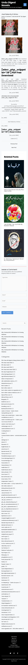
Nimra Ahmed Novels (6, 541)
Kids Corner (4, 513)
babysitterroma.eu (6, 383)
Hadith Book (4, 467)
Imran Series (4, 479)
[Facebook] (17, 653)
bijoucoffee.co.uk (5, 395)
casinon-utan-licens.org (7, 424)
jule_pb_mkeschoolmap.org (8, 502)
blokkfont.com (5, 402)
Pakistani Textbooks (6, 550)
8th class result (5, 365)
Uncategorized (5, 610)
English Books (4, 447)
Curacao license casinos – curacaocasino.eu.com (14, 435)
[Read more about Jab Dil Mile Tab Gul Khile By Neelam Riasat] (14, 208)
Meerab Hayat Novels (6, 522)
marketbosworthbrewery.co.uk (9, 520)
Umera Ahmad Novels (6, 608)
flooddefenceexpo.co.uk (7, 456)
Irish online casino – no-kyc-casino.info (11, 483)
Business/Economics (6, 408)
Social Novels (4, 587)
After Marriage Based (6, 374)
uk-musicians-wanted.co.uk (8, 605)
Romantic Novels (5, 575)
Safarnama (4, 580)
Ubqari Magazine (5, 603)
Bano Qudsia (4, 385)
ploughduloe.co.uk (6, 557)
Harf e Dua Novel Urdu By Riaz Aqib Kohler (14, 190)
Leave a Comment (6, 16)
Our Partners (4, 548)
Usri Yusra (3, 621)
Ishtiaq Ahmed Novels (6, 488)
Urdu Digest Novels (8, 4)
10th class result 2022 (6, 362)
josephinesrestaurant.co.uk (8, 495)
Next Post (14, 147)
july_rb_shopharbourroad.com (9, 509)
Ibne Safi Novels (5, 476)
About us (14, 638)
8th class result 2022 (6, 367)
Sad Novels (4, 578)
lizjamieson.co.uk (5, 516)
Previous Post (14, 144)
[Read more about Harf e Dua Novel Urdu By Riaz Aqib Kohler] (14, 174)
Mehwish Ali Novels (6, 525)
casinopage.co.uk (5, 426)
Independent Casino (6, 481)
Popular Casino (5, 564)
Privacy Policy (14, 645)
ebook (3, 442)
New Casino (4, 539)
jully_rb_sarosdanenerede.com (9, 504)
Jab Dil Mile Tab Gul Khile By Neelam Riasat (13, 225)
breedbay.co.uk (5, 406)
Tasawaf (3, 598)
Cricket (3, 433)
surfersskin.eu (4, 594)
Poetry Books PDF (5, 559)
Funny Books (4, 463)
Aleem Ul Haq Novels (6, 378)
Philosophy (4, 555)
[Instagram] (14, 653)
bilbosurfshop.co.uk (6, 397)
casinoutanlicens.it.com (7, 428)
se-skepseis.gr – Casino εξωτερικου (10, 582)
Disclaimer (14, 642)
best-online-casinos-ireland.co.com (10, 392)
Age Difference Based (7, 376)
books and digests (13, 84)
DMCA (14, 643)
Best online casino (6, 388)
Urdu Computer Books (7, 615)
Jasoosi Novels (5, 493)
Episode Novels (5, 451)
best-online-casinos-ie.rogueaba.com (11, 390)
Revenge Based (5, 571)
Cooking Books (5, 431)
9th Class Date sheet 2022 (8, 369)
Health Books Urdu (6, 470)
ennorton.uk (4, 449)
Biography (4, 399)
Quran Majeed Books (6, 568)
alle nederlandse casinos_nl (8, 381)
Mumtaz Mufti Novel (6, 532)
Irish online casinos (6, 486)
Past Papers (4, 552)
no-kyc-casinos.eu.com (7, 543)
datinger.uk (4, 440)
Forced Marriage (5, 460)
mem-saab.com (5, 527)
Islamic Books (4, 490)
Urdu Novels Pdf (16, 16)
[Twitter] (10, 653)
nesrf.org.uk (4, 536)
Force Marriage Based (7, 458)
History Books (4, 472)
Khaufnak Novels (5, 511)
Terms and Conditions (14, 647)
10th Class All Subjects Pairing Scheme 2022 (12, 360)
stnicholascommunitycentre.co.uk (9, 591)
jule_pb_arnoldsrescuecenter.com (10, 497)
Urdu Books (4, 612)
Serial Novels (4, 585)
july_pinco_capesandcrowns (8, 506)
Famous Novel (5, 453)
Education (3, 444)
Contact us (14, 640)
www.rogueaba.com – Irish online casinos (11, 628)
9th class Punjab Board (7, 372)
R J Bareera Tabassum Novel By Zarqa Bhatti (14, 259)
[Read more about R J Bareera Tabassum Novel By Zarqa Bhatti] (14, 243)
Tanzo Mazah (4, 596)
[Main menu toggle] (25, 4)
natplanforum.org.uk (6, 534)
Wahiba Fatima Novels (7, 624)
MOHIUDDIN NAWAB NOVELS (8, 529)
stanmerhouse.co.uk (6, 589)
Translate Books (5, 601)
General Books (5, 465)
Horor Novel (4, 474)
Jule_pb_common (6, 499)
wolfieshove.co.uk (5, 626)
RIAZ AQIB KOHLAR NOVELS (7, 573)
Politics (3, 562)
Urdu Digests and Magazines (8, 617)
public (2, 566)
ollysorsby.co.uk (5, 546)
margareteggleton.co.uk (7, 518)
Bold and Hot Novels (6, 404)
